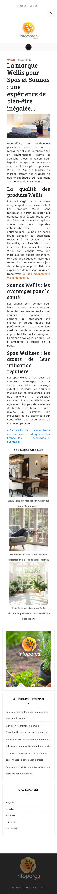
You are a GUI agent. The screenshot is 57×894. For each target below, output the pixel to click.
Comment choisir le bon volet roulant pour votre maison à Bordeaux (28, 770)
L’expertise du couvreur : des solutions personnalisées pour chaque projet (26, 756)
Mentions (21, 5)
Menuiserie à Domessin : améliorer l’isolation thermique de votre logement (27, 728)
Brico (8, 809)
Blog (8, 802)
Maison (11, 60)
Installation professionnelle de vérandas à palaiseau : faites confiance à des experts (28, 613)
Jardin (9, 815)
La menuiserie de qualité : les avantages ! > (40, 434)
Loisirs (9, 822)
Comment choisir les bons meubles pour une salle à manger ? (27, 715)
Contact (34, 5)
